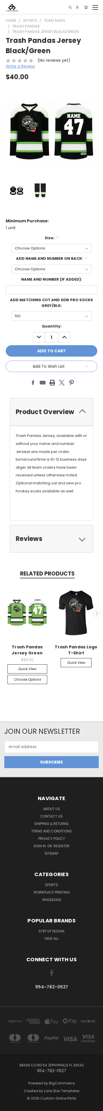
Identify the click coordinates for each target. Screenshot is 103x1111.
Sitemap (51, 853)
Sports (51, 884)
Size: (51, 238)
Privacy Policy (51, 838)
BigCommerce (62, 1083)
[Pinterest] (71, 382)
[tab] (51, 412)
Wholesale (51, 899)
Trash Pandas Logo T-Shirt (76, 650)
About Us (51, 808)
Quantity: (52, 326)
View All (51, 938)
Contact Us (51, 816)
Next (96, 613)
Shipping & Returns (51, 823)
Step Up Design (51, 931)
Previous (6, 613)
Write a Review (20, 66)
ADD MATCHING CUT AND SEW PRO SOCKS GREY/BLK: (51, 302)
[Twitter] (62, 382)
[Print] (52, 382)
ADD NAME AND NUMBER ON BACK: (51, 258)
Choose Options (27, 679)
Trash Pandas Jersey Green (27, 650)
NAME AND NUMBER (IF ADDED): (51, 279)
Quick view (27, 668)
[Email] (42, 382)
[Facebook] (33, 382)
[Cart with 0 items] (85, 7)
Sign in (40, 846)
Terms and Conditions (51, 831)
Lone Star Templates (62, 1090)
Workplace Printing (51, 892)
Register (62, 846)
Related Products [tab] (47, 574)
